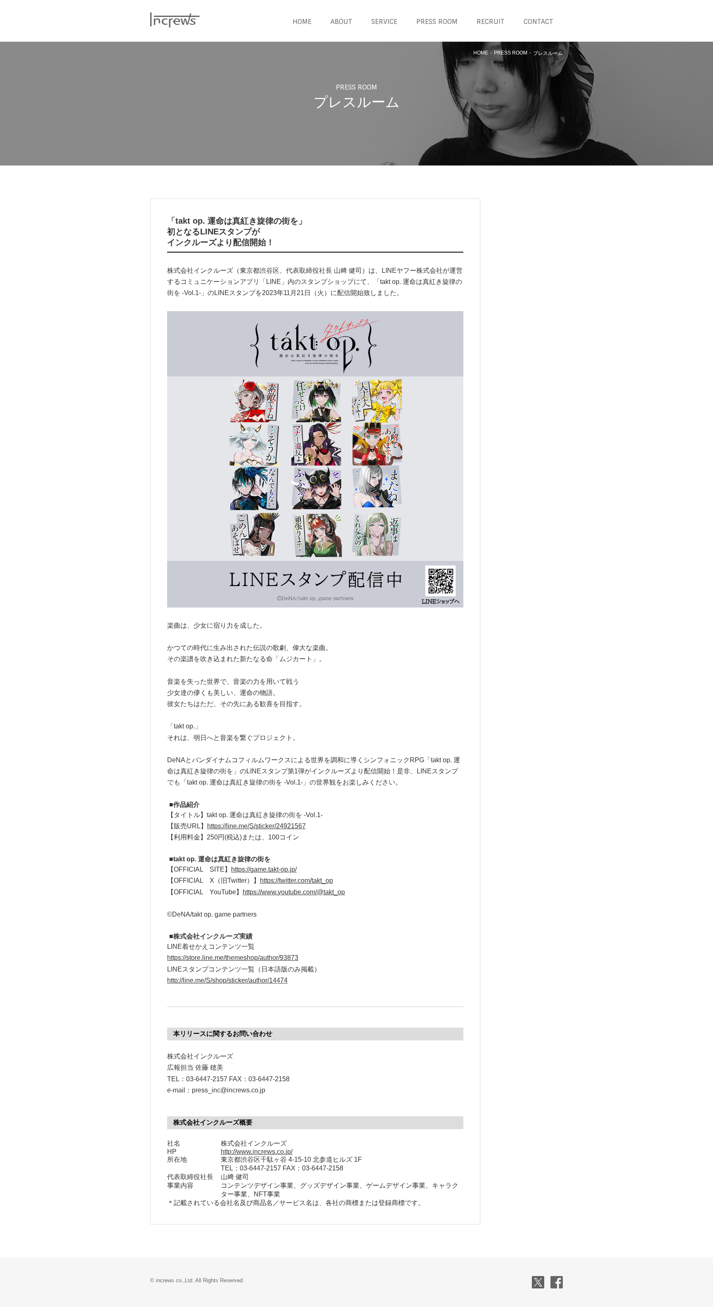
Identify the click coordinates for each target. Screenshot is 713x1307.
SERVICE (384, 21)
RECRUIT (491, 21)
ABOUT (341, 21)
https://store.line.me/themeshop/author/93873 (232, 957)
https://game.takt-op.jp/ (264, 869)
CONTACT (538, 21)
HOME (302, 21)
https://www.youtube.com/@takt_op (294, 892)
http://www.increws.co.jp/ (257, 1151)
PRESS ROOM (437, 21)
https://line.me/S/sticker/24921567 (256, 826)
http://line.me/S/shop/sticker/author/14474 (227, 980)
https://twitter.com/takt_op (296, 880)
